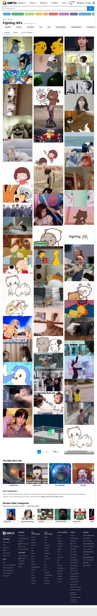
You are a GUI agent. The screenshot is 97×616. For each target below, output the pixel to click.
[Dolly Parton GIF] (29, 14)
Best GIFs (86, 562)
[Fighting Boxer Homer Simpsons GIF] (48, 257)
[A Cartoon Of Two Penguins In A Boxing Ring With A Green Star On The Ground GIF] (48, 429)
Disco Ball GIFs (60, 485)
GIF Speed (73, 557)
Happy (46, 537)
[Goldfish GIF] (8, 27)
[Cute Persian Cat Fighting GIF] (48, 279)
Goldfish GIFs (14, 485)
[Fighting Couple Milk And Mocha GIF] (79, 293)
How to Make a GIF (8, 570)
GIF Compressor (74, 546)
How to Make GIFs (88, 535)
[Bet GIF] (49, 27)
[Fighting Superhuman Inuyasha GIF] (17, 196)
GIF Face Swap (74, 538)
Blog (4, 545)
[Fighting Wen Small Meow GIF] (17, 288)
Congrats (46, 572)
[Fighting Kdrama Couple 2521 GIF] (79, 145)
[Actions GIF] (19, 27)
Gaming (33, 564)
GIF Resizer (73, 549)
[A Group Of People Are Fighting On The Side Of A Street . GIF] (48, 120)
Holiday (33, 569)
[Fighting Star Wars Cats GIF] (79, 75)
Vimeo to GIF (73, 584)
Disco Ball (55, 497)
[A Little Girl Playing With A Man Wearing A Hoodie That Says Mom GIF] (79, 332)
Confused (47, 559)
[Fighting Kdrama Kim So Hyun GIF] (79, 105)
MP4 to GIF (73, 543)
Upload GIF (21, 561)
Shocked (46, 580)
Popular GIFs (6, 576)
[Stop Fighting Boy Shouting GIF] (79, 89)
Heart (58, 552)
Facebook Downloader (73, 601)
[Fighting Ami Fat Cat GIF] (17, 309)
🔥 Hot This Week (27, 32)
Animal (33, 537)
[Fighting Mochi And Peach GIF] (48, 239)
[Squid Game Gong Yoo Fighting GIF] (79, 350)
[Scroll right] (96, 27)
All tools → (73, 535)
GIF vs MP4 (86, 554)
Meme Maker (73, 565)
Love (32, 572)
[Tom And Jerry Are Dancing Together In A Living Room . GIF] (79, 370)
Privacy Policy (6, 553)
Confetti (59, 549)
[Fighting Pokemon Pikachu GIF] (48, 48)
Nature (33, 578)
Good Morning (48, 575)
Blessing (59, 573)
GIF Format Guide (88, 552)
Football (59, 546)
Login (89, 3)
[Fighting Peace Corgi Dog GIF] (79, 237)
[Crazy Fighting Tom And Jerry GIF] (17, 64)
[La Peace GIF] (39, 14)
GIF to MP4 (73, 552)
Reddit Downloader (75, 597)
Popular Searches (23, 549)
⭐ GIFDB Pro (22, 558)
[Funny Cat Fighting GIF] (79, 124)
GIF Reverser (73, 554)
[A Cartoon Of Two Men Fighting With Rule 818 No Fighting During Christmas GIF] (17, 330)
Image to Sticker (74, 573)
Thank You (47, 545)
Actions (48, 497)
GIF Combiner (74, 562)
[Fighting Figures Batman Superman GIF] (17, 130)
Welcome (47, 583)
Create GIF (72, 3)
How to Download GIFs (9, 565)
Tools (64, 3)
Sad (45, 540)
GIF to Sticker (73, 571)
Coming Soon (61, 568)
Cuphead (59, 541)
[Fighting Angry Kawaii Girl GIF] (48, 157)
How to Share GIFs (8, 567)
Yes (45, 564)
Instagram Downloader (73, 593)
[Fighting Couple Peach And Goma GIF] (48, 346)
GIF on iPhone (87, 538)
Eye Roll (46, 578)
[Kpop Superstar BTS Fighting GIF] (17, 211)
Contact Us (6, 547)
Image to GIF (73, 568)
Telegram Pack (74, 579)
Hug (45, 569)
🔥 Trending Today (23, 543)
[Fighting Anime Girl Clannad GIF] (79, 275)
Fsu (59, 497)
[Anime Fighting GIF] (61, 27)
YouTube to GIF (74, 581)
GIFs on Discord (87, 549)
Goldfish (42, 497)
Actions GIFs (37, 485)
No (45, 561)
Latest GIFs (21, 535)
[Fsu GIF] (40, 27)
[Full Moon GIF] (74, 14)
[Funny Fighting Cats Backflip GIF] (48, 300)
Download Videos (88, 557)
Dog (32, 559)
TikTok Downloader (75, 587)
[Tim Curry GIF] (7, 14)
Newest (15, 32)
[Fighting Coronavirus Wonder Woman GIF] (79, 256)
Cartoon (33, 545)
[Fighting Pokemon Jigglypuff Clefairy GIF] (79, 200)
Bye (45, 567)
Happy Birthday (35, 567)
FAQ (4, 562)
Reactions (43, 3)
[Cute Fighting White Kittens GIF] (17, 104)
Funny (33, 561)
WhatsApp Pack (74, 576)
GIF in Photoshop (88, 541)
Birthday (33, 542)
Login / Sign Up (22, 555)
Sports (33, 583)
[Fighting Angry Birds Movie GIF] (79, 161)
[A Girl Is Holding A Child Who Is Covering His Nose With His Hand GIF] (17, 399)
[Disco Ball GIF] (30, 27)
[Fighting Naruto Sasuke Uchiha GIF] (48, 362)
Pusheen (33, 580)
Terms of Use (6, 555)
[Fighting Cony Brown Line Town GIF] (79, 218)
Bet (62, 497)
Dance (33, 553)
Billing (20, 566)
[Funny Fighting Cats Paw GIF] (79, 181)
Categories (21, 3)
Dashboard (21, 564)
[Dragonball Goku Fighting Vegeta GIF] (17, 78)
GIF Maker (73, 541)
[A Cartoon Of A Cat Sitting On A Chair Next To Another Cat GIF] (79, 439)
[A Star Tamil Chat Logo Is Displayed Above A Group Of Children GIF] (79, 393)
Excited (46, 550)
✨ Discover (21, 546)
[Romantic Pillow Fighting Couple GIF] (17, 249)
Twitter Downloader (75, 590)
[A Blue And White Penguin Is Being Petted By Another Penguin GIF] (17, 376)
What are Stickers (7, 573)
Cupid (59, 538)
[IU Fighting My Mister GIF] (79, 45)
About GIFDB (6, 542)
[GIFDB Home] (3, 19)
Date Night (60, 571)
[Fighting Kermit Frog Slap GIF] (48, 81)
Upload (81, 3)
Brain (58, 560)
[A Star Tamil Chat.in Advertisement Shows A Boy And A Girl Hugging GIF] (79, 416)
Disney (33, 556)
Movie (33, 575)
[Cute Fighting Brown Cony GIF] (48, 98)
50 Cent (59, 581)
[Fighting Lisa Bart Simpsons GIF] (79, 311)
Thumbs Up (47, 553)
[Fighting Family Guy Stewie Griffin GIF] (17, 267)
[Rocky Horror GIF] (64, 14)
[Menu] (93, 3)
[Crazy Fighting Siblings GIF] (79, 60)
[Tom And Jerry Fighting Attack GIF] (48, 65)
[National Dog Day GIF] (85, 14)
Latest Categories (23, 538)
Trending (54, 3)
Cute (32, 550)
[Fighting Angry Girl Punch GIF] (17, 176)
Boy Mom (60, 576)
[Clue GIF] (45, 14)
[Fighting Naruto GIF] (76, 27)
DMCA (4, 550)
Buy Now (59, 579)
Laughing (46, 548)
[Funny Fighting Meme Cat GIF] (48, 184)
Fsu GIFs (83, 485)
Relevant (7, 32)
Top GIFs (20, 541)
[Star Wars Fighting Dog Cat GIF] (17, 228)
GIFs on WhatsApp (88, 546)
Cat (32, 548)
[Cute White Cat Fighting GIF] (17, 153)
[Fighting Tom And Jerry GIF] (17, 47)
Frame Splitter (74, 560)
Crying (46, 556)
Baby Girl (59, 565)
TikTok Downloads (88, 560)
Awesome (60, 557)
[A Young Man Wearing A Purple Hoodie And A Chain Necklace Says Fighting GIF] (17, 422)
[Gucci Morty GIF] (53, 14)
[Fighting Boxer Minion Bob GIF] (48, 137)
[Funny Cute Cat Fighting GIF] (48, 326)
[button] (93, 473)
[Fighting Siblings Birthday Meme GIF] (48, 214)
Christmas (60, 543)
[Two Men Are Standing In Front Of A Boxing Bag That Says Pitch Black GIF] (48, 383)
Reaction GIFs (87, 565)
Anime (33, 540)
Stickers (32, 3)
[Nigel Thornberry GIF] (18, 14)
